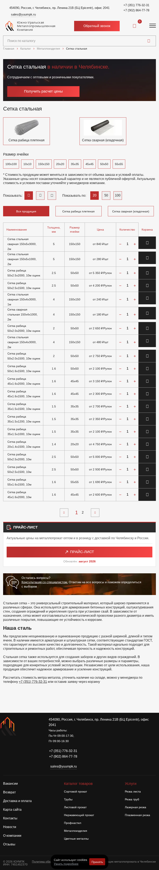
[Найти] (149, 41)
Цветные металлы (76, 838)
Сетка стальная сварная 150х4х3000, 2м (21, 342)
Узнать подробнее (66, 864)
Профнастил (72, 823)
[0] (134, 26)
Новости (9, 827)
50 (106, 195)
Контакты (10, 818)
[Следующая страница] (95, 512)
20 (94, 195)
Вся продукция (26, 211)
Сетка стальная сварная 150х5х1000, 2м (21, 259)
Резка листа (133, 791)
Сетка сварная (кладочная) (130, 211)
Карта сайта (12, 809)
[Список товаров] (40, 195)
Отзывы (9, 844)
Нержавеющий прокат (79, 815)
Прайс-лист (82, 552)
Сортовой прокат (75, 791)
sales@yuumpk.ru (23, 14)
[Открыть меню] (152, 26)
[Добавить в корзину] (147, 243)
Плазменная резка (137, 815)
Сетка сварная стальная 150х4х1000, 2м (22, 314)
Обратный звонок (96, 26)
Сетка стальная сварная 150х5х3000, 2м (21, 244)
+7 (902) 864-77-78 (136, 10)
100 (117, 195)
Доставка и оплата (17, 801)
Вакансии (10, 783)
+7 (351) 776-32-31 (136, 5)
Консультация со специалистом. (45, 582)
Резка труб (132, 799)
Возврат (9, 792)
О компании (12, 835)
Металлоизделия (75, 830)
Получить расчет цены (43, 91)
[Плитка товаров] (52, 195)
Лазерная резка (135, 807)
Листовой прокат (75, 807)
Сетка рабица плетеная (78, 211)
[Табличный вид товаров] (28, 195)
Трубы (68, 799)
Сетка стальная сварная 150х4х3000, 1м (21, 299)
